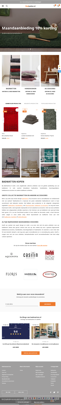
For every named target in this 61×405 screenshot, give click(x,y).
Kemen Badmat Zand (8, 286)
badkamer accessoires (41, 205)
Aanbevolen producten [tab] (13, 103)
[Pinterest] (57, 392)
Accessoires (53, 376)
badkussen (7, 217)
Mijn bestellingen (40, 372)
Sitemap (4, 383)
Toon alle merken (42, 245)
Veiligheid (53, 379)
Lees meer (16, 347)
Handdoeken (54, 372)
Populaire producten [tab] (48, 103)
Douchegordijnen (55, 374)
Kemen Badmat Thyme (47, 135)
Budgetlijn (53, 381)
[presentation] (3, 120)
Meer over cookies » (39, 402)
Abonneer (47, 304)
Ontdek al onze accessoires (50, 93)
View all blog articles (30, 353)
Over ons (4, 372)
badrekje (13, 217)
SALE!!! (52, 385)
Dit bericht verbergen (23, 402)
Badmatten (11, 205)
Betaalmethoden (6, 379)
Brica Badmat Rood (7, 135)
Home (21, 370)
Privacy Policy (5, 376)
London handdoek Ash (27, 135)
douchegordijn (30, 205)
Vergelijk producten (40, 376)
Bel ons (8, 392)
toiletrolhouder (22, 217)
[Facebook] (50, 392)
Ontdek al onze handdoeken (30, 93)
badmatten (25, 198)
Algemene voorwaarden (7, 374)
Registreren (38, 370)
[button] (3, 6)
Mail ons (21, 392)
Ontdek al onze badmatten (11, 91)
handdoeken (18, 205)
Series (52, 383)
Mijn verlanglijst (39, 374)
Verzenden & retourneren (8, 381)
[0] (58, 6)
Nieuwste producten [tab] (31, 103)
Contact (4, 370)
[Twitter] (54, 392)
